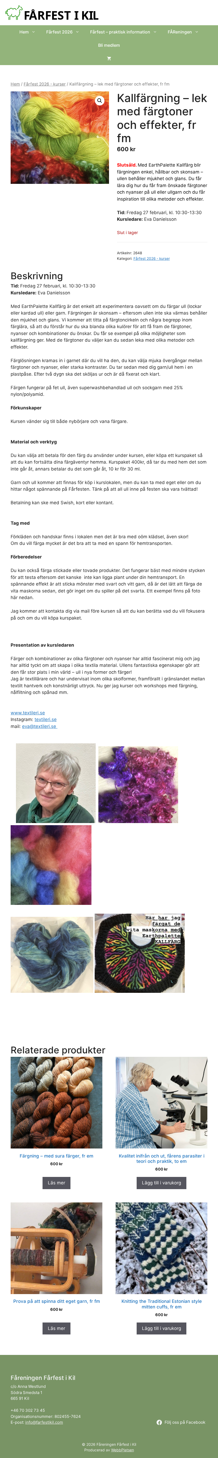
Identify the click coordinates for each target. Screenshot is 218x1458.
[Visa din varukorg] (109, 58)
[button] (99, 100)
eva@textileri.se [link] (39, 726)
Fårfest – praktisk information (120, 32)
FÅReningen (180, 32)
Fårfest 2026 (59, 32)
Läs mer (56, 1182)
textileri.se (46, 719)
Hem (24, 32)
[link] (28, 712)
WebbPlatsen (122, 1450)
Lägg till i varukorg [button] (161, 1182)
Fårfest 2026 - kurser (45, 84)
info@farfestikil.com (44, 1422)
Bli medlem (109, 45)
